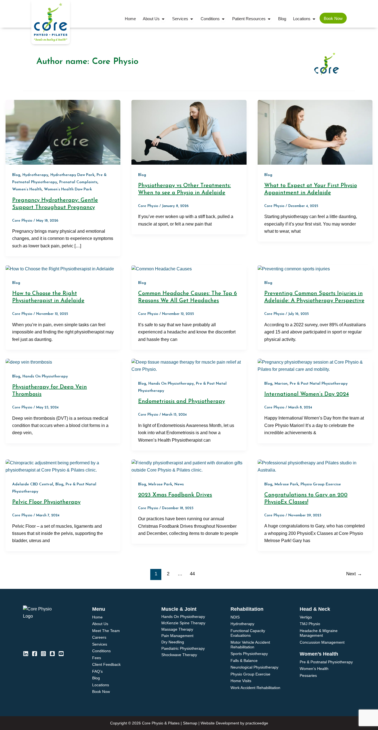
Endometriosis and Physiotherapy (181, 401)
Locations (100, 685)
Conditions (101, 651)
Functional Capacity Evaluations (248, 633)
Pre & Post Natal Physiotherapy (319, 384)
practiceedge (256, 723)
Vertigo (306, 617)
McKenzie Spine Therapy (183, 623)
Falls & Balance (244, 660)
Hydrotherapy (35, 175)
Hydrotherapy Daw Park (72, 175)
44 (192, 573)
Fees (96, 658)
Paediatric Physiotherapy (183, 648)
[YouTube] (61, 653)
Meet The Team (106, 630)
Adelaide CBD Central (32, 484)
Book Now (101, 691)
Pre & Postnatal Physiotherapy (326, 662)
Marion (281, 384)
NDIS (235, 617)
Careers (99, 637)
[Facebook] (34, 653)
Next (354, 573)
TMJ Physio (310, 624)
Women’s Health (27, 189)
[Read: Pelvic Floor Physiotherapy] (63, 466)
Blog (16, 175)
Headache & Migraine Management (319, 633)
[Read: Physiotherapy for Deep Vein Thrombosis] (29, 362)
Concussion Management (322, 642)
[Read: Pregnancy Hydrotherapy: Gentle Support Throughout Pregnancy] (63, 132)
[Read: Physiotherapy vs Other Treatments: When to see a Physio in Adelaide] (188, 132)
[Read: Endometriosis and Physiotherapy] (188, 365)
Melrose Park (160, 484)
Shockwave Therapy (179, 655)
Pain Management (177, 636)
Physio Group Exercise (321, 484)
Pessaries (308, 675)
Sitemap (190, 723)
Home (97, 617)
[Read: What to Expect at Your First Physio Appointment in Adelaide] (315, 132)
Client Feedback (106, 664)
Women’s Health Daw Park (68, 189)
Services (99, 644)
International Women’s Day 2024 (306, 394)
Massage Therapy (177, 629)
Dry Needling (172, 642)
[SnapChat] (52, 653)
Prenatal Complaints (78, 182)
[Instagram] (43, 653)
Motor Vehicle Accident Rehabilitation (250, 644)
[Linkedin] (26, 653)
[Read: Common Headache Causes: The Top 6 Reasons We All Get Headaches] (161, 268)
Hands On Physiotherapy (45, 376)
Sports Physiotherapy (249, 653)
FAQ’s (97, 671)
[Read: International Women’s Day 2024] (315, 365)
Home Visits (241, 681)
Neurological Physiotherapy (254, 667)
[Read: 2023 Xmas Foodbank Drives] (188, 466)
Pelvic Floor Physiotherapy (46, 502)
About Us (100, 624)
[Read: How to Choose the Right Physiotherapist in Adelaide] (60, 268)
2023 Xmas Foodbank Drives (175, 495)
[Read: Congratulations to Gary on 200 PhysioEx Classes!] (315, 466)
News (179, 484)
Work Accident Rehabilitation (255, 687)
